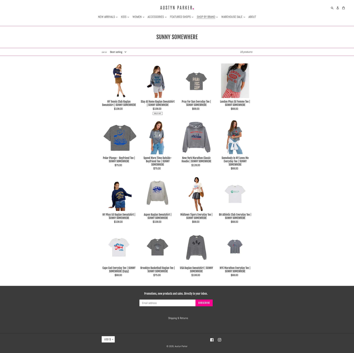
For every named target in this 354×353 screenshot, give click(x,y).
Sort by (104, 52)
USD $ (107, 339)
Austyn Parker (181, 346)
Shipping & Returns (178, 318)
